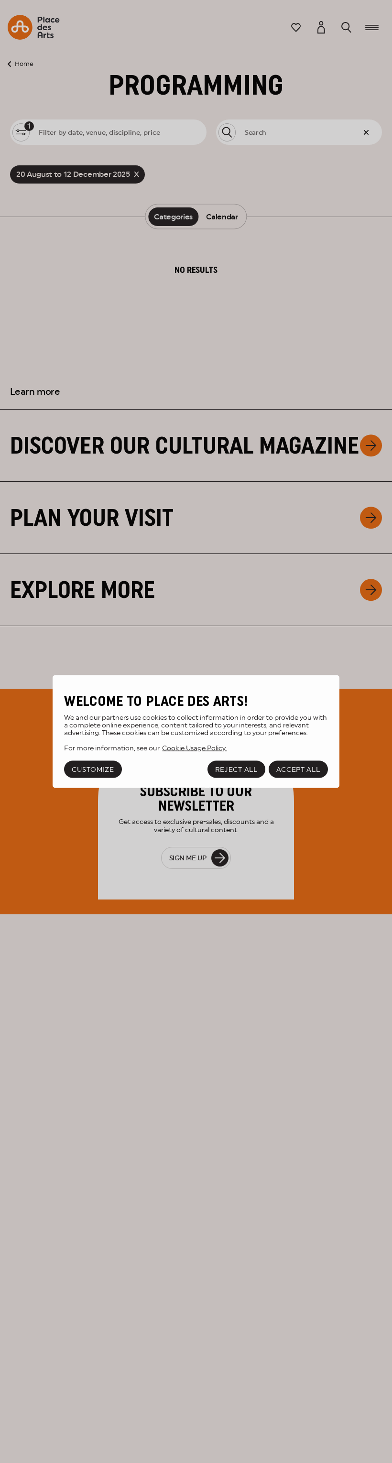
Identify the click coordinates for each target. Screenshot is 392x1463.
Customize (93, 769)
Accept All (298, 769)
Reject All (236, 769)
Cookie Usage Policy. (194, 747)
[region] (196, 731)
